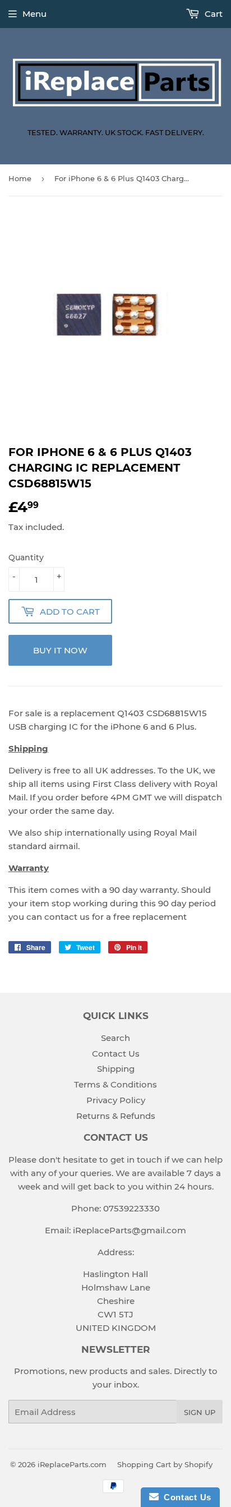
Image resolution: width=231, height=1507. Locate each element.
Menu (34, 13)
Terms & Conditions (115, 1084)
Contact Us (116, 1053)
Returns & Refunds (115, 1115)
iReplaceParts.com (72, 1464)
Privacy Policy (115, 1100)
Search (115, 1038)
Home (19, 178)
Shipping (116, 1068)
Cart (212, 13)
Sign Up (199, 1412)
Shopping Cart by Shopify (164, 1464)
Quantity (26, 557)
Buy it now (60, 650)
